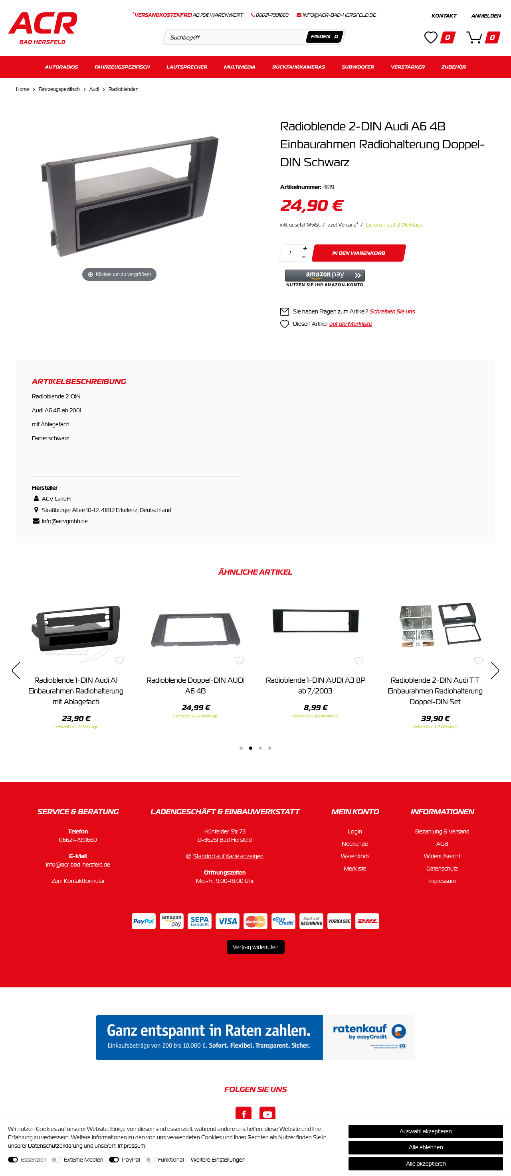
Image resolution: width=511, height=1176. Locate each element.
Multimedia (240, 67)
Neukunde (355, 843)
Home (22, 89)
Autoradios (61, 67)
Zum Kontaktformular (78, 880)
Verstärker (408, 67)
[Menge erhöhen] (305, 248)
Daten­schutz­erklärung (55, 1145)
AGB (442, 843)
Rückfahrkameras (298, 67)
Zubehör (454, 67)
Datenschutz (442, 868)
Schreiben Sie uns (392, 311)
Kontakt (444, 16)
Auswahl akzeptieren (426, 1131)
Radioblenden (124, 89)
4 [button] (269, 748)
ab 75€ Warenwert (188, 15)
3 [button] (260, 748)
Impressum (442, 880)
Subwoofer (358, 67)
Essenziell (33, 1159)
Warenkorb (355, 856)
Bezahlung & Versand (442, 831)
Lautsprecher (186, 67)
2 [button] (250, 748)
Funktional (171, 1159)
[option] (76, 660)
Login (355, 831)
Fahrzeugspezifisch (122, 67)
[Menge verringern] (303, 257)
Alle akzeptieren (426, 1163)
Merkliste (355, 868)
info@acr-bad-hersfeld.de (339, 15)
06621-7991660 (78, 839)
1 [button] (241, 748)
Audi (94, 89)
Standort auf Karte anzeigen (228, 856)
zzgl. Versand (343, 225)
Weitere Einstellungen (218, 1159)
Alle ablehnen (426, 1147)
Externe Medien (83, 1159)
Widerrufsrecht (442, 856)
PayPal (131, 1159)
